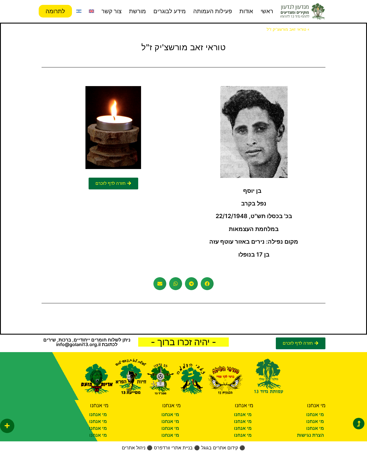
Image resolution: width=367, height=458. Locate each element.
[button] (207, 283)
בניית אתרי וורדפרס (173, 448)
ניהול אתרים (133, 448)
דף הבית (318, 29)
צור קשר (111, 11)
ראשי (267, 11)
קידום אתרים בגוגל (219, 448)
